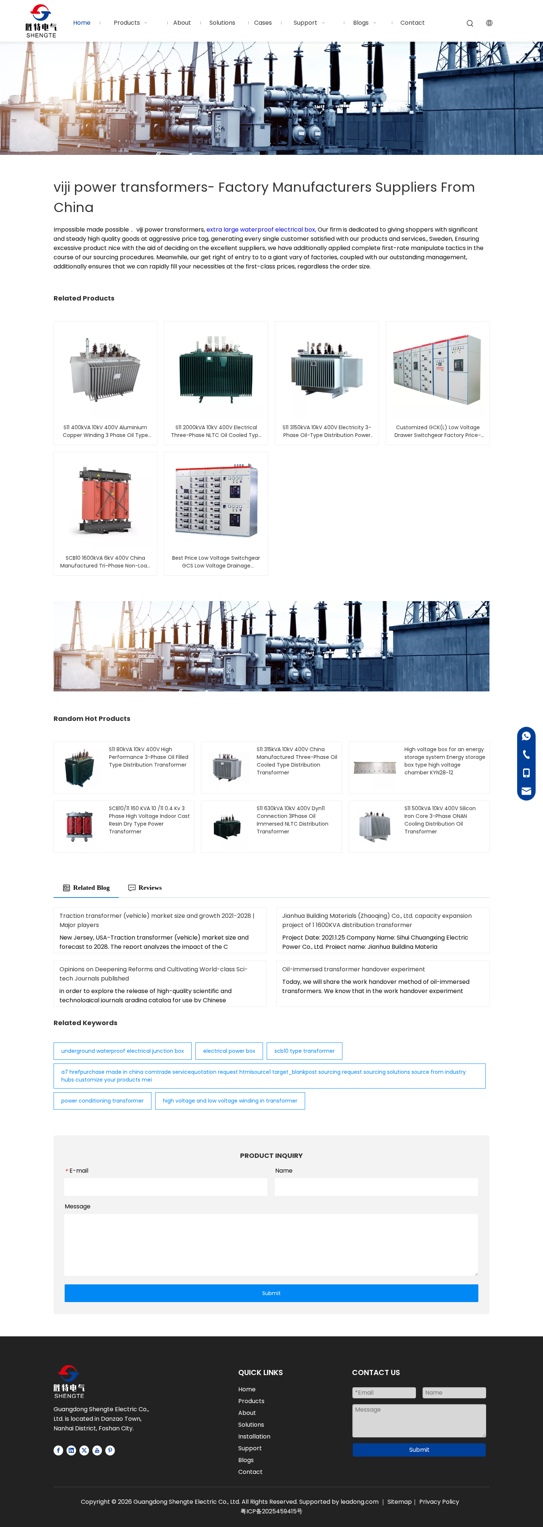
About (247, 1413)
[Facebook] (58, 1450)
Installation (254, 1436)
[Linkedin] (71, 1450)
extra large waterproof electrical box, (262, 229)
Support (250, 1448)
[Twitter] (84, 1450)
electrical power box (229, 1051)
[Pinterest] (110, 1450)
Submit (271, 1293)
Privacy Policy (439, 1501)
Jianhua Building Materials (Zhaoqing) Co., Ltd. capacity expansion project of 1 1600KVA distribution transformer (377, 920)
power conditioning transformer (102, 1100)
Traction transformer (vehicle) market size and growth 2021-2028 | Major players (157, 920)
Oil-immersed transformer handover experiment (353, 969)
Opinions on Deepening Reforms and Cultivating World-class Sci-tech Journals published (153, 974)
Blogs (246, 1460)
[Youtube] (97, 1450)
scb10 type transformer (304, 1051)
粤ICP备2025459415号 (271, 1511)
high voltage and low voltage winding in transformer (230, 1100)
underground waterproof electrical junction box (122, 1051)
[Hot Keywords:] (470, 23)
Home (247, 1389)
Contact (250, 1472)
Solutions (251, 1424)
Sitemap (399, 1501)
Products (251, 1401)
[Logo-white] (69, 1381)
